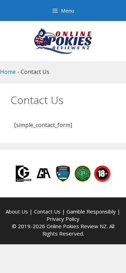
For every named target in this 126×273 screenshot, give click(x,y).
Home (8, 72)
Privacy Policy (63, 218)
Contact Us (47, 211)
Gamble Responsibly (91, 211)
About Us (17, 211)
